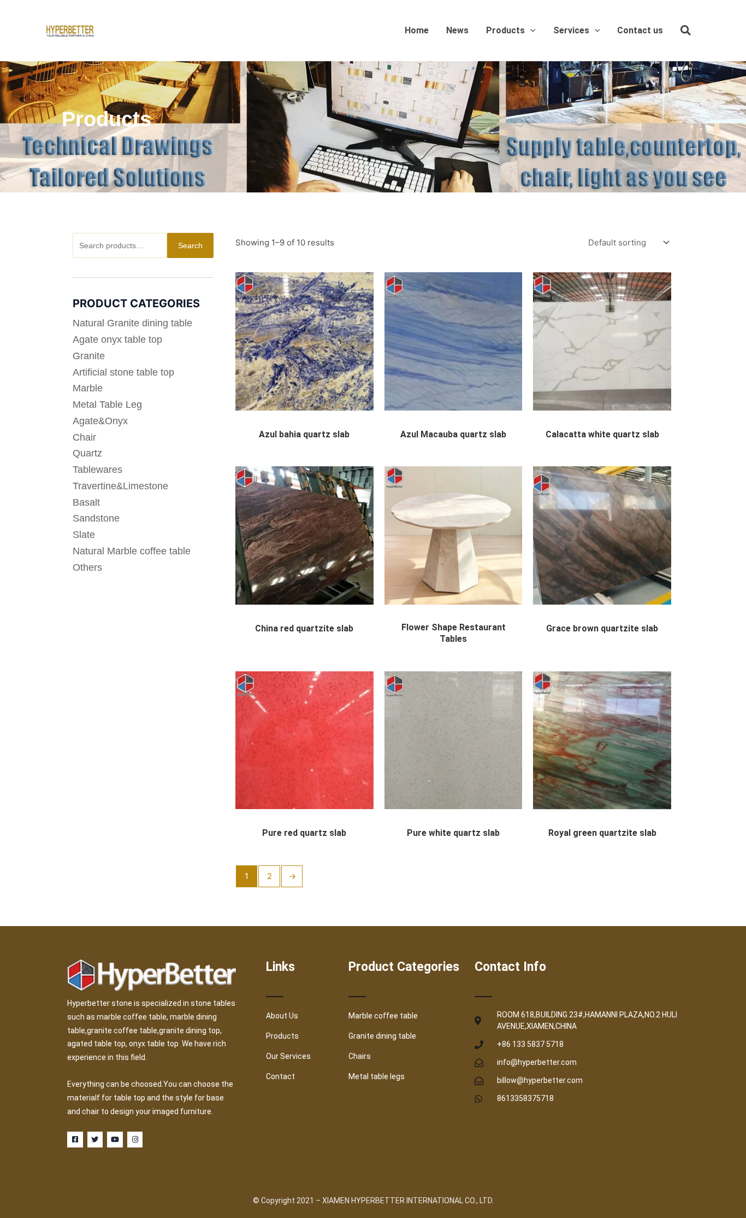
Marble (88, 388)
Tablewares (97, 469)
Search (190, 245)
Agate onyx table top (117, 339)
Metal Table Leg (107, 404)
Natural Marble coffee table (132, 551)
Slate (84, 534)
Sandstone (96, 518)
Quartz (87, 453)
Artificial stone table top (123, 372)
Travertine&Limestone (120, 486)
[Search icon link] (686, 32)
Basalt (86, 502)
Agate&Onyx (100, 420)
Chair (84, 437)
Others (87, 567)
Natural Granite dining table (132, 323)
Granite (89, 355)
